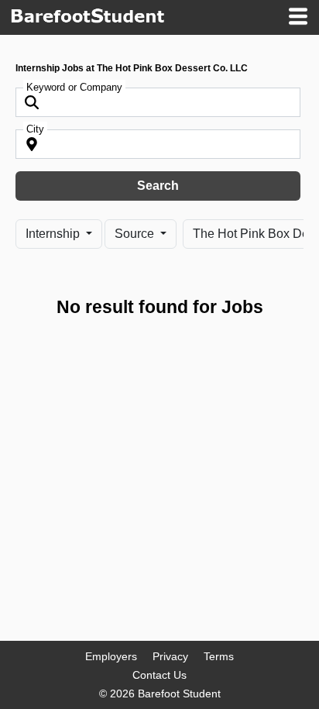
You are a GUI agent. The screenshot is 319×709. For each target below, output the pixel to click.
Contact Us (159, 675)
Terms (219, 656)
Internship (54, 233)
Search (158, 185)
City (35, 129)
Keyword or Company (74, 87)
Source (136, 233)
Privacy (170, 656)
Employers (111, 656)
